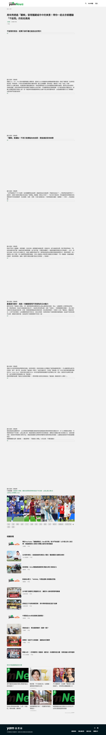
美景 (41, 524)
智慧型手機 (68, 524)
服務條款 (73, 731)
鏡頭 (45, 524)
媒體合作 (95, 731)
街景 (36, 524)
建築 (8, 527)
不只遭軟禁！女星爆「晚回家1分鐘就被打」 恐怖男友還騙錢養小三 (63, 685)
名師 (49, 524)
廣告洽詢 (88, 731)
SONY (26, 524)
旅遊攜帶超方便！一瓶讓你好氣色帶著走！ (40, 707)
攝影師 (54, 524)
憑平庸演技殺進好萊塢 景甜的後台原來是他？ (17, 685)
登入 (96, 3)
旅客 (13, 527)
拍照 (22, 524)
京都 (13, 524)
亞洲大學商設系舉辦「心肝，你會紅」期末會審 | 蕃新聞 (17, 707)
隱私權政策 (81, 731)
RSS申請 (90, 3)
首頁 (8, 9)
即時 (10, 9)
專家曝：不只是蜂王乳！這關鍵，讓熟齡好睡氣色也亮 (40, 685)
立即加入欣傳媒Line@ (13, 493)
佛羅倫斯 (61, 524)
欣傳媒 (8, 21)
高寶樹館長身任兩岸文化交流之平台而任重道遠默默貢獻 (63, 707)
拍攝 (32, 524)
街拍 (8, 524)
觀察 (17, 524)
